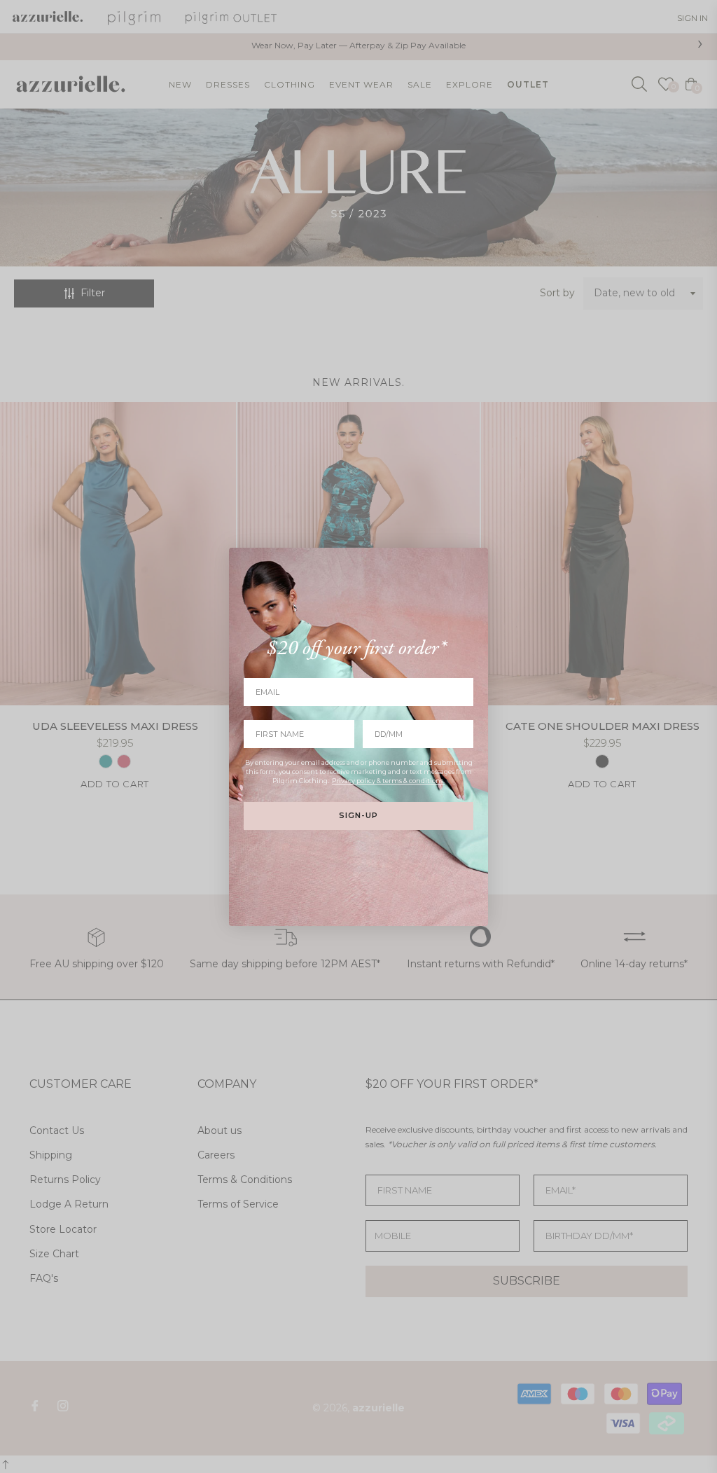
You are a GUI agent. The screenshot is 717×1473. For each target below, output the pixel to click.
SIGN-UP (358, 815)
